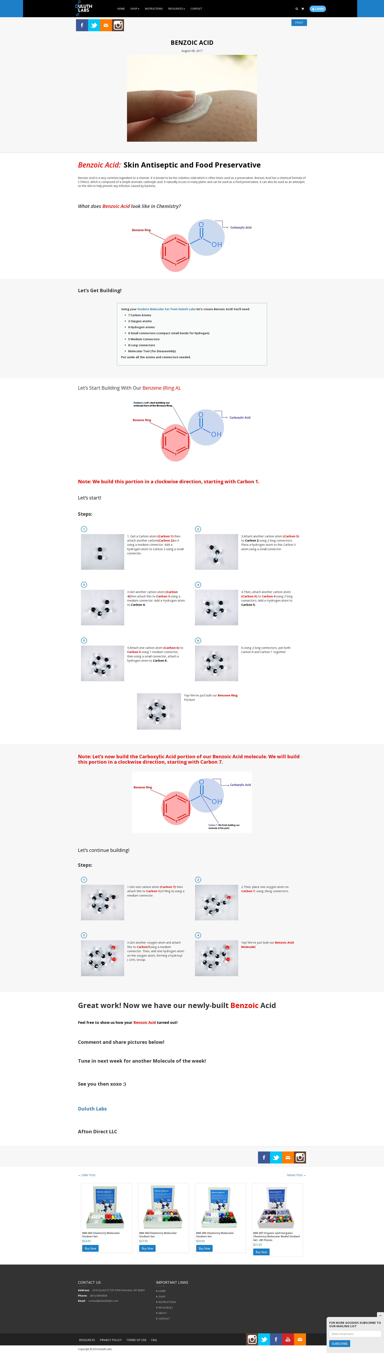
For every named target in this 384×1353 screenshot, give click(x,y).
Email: (82, 1301)
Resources (175, 8)
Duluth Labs (92, 1108)
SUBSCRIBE (340, 1344)
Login (319, 9)
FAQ (154, 1340)
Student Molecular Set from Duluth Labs (166, 309)
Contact (196, 8)
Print (299, 22)
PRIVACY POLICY (111, 1340)
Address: (84, 1290)
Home (121, 8)
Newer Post (294, 1175)
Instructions (154, 8)
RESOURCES (87, 1340)
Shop (133, 8)
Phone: (82, 1295)
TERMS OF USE (136, 1340)
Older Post (88, 1175)
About (162, 1313)
